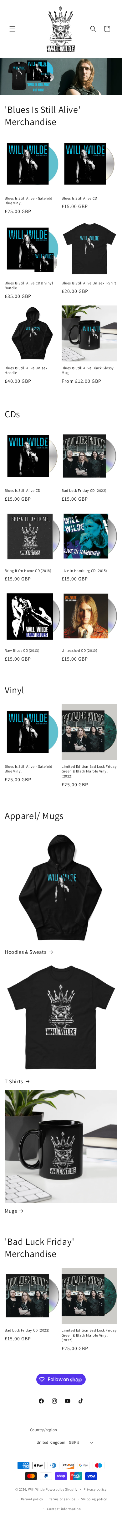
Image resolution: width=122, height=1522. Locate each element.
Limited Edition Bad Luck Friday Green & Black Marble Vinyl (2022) (89, 771)
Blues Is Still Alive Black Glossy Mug (88, 370)
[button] (12, 29)
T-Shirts (14, 1081)
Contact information (64, 1509)
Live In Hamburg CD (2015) (84, 570)
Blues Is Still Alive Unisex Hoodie (26, 370)
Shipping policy (94, 1499)
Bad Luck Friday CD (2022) (84, 490)
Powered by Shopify (62, 1489)
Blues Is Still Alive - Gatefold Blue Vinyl (29, 201)
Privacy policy (95, 1489)
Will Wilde (36, 1489)
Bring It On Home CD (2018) (28, 570)
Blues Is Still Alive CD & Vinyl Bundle (29, 285)
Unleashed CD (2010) (79, 650)
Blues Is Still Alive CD (79, 198)
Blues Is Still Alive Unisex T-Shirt (89, 283)
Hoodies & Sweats (26, 951)
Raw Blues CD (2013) (22, 650)
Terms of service (62, 1499)
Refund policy (32, 1499)
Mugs (11, 1210)
